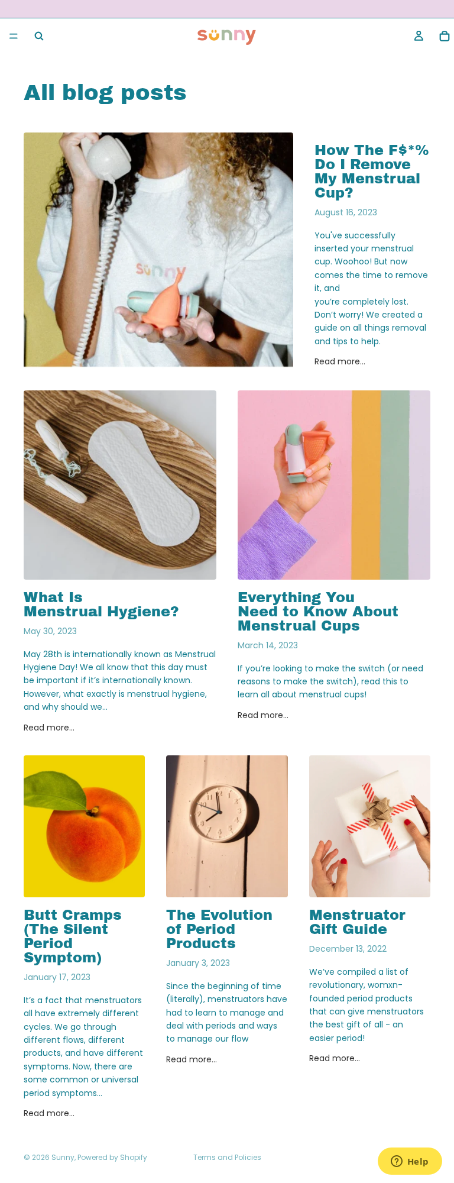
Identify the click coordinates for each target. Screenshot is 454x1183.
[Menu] (13, 36)
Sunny (62, 1157)
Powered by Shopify (112, 1157)
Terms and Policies (227, 1157)
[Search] (39, 36)
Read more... (339, 361)
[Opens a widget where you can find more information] (409, 1162)
